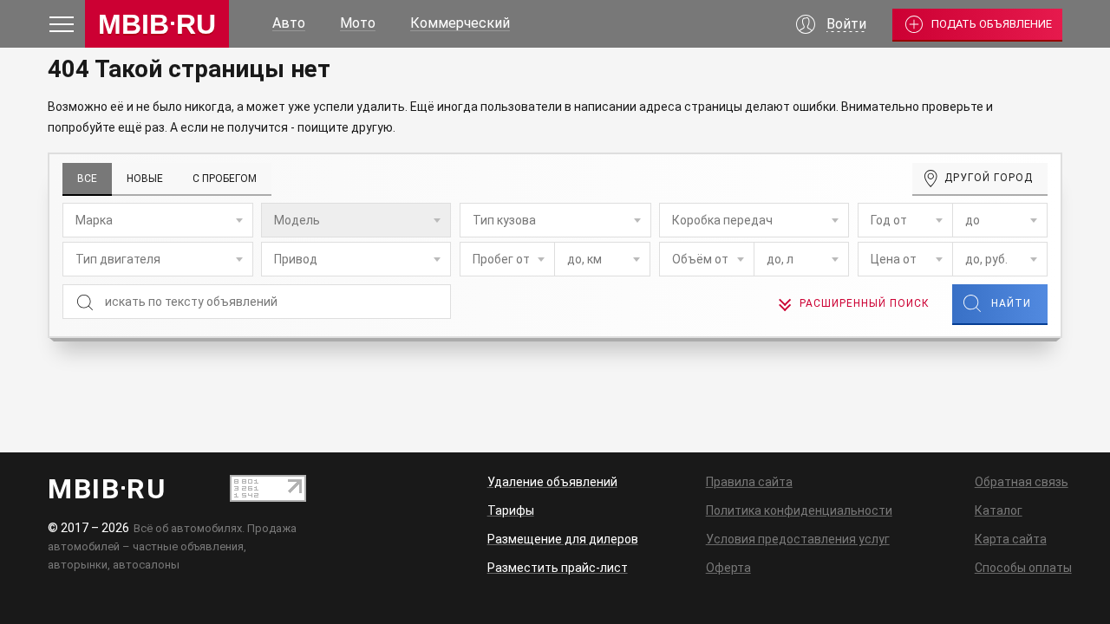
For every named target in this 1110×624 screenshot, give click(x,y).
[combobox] (157, 220)
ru (157, 24)
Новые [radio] (145, 178)
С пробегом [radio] (225, 178)
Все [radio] (87, 178)
